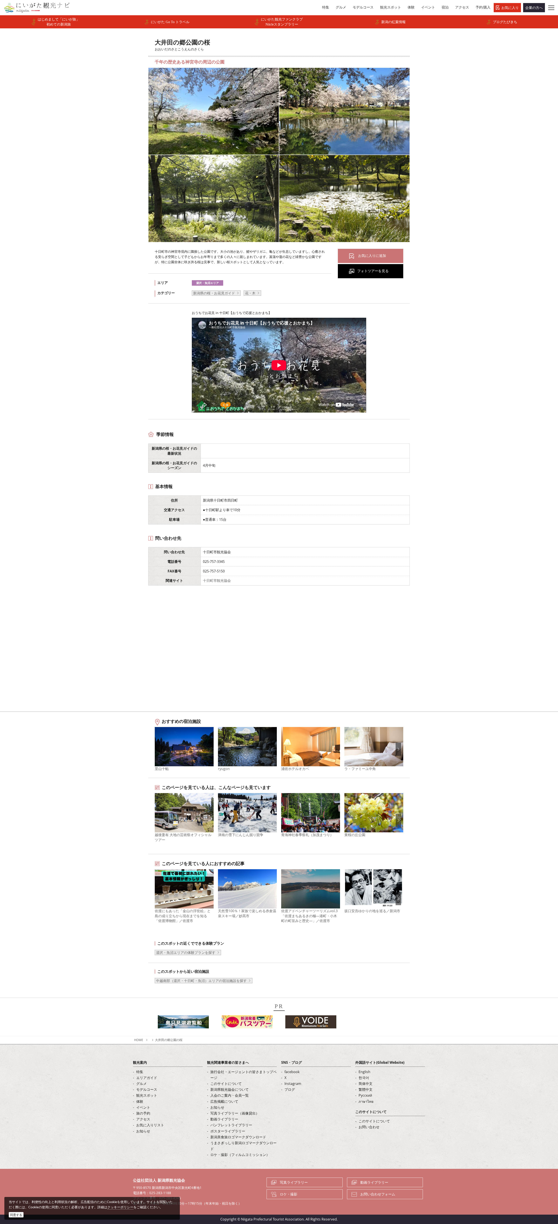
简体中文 (366, 1083)
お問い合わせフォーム (377, 1194)
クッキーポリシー (120, 1207)
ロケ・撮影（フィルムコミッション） (240, 1154)
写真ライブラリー (294, 1182)
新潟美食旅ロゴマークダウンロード (238, 1137)
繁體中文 (366, 1089)
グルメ (141, 1083)
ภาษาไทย (366, 1101)
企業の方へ (534, 7)
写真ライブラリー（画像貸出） (234, 1113)
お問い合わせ (369, 1127)
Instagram (292, 1083)
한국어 (364, 1077)
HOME (138, 1040)
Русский (365, 1095)
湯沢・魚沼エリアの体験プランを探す (185, 952)
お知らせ (143, 1131)
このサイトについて (226, 1083)
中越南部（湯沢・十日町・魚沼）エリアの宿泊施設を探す (201, 980)
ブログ (289, 1089)
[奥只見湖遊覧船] (183, 1023)
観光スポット (146, 1095)
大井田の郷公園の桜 (168, 1040)
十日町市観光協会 (217, 580)
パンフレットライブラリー (231, 1125)
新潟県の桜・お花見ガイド (214, 293)
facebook (291, 1071)
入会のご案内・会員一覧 (229, 1095)
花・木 (250, 293)
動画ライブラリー (224, 1119)
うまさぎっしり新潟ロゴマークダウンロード (243, 1145)
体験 (139, 1101)
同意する (16, 1215)
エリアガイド (146, 1077)
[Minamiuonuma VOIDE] (310, 1023)
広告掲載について (224, 1101)
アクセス (143, 1119)
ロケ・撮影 (288, 1194)
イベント (143, 1107)
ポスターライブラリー (227, 1131)
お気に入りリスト (150, 1125)
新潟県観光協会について (229, 1089)
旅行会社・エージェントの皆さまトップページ (243, 1074)
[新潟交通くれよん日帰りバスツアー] (247, 1023)
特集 (139, 1071)
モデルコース (146, 1089)
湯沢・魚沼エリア (207, 283)
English (364, 1071)
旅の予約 (143, 1113)
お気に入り (510, 7)
